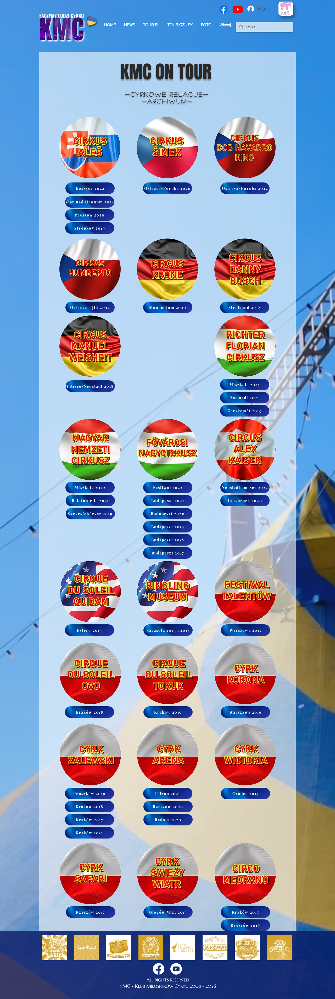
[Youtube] (238, 9)
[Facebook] (223, 9)
